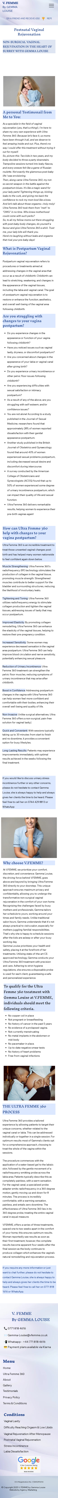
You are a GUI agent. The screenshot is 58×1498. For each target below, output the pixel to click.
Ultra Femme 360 (13, 1374)
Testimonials (10, 1391)
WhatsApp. (17, 1291)
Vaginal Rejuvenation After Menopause (27, 1434)
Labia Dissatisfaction (16, 1451)
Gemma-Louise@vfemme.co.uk (28, 1335)
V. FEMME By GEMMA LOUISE (31, 1316)
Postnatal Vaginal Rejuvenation (22, 1439)
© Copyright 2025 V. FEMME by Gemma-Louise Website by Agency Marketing (23, 1488)
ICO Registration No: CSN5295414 (29, 1482)
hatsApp (9, 806)
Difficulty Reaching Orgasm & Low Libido (28, 1427)
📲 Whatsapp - (24, 1341)
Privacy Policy (11, 1397)
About (7, 1379)
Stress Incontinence (16, 1446)
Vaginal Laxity (12, 1421)
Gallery (7, 1385)
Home (7, 1368)
